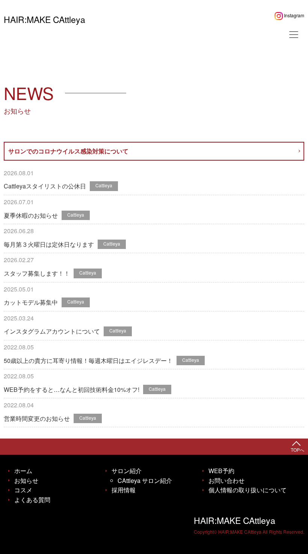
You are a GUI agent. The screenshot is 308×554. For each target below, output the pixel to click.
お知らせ (26, 480)
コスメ (23, 490)
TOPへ (297, 449)
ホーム (23, 470)
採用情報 (124, 490)
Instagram (293, 15)
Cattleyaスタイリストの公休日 (45, 186)
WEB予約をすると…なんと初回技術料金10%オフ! (71, 389)
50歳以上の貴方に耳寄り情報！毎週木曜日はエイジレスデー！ (88, 360)
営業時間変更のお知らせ (37, 418)
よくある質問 (32, 499)
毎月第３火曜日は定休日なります (49, 244)
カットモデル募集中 (31, 302)
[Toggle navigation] (293, 34)
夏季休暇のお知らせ (31, 215)
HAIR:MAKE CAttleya (44, 19)
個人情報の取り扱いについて (247, 490)
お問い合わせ (226, 480)
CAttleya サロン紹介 (145, 480)
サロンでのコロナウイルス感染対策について (68, 151)
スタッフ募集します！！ (37, 273)
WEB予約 (221, 470)
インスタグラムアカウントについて (52, 331)
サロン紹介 (127, 470)
